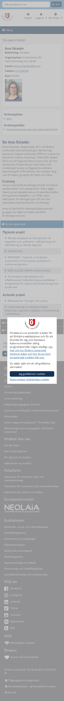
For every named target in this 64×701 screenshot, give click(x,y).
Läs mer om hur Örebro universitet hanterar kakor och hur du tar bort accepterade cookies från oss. (31, 352)
